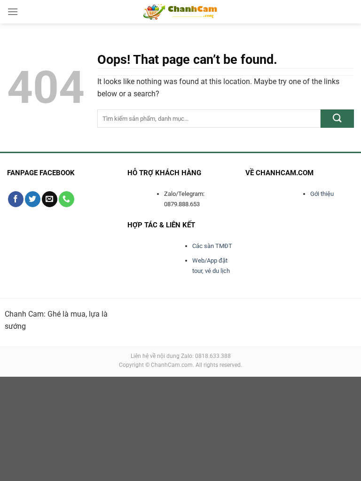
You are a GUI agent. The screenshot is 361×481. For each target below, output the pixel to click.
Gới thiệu (322, 193)
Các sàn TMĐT (212, 245)
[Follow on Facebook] (16, 199)
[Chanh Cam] (180, 11)
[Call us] (66, 199)
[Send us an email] (49, 199)
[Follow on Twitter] (32, 199)
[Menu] (12, 11)
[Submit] (337, 118)
